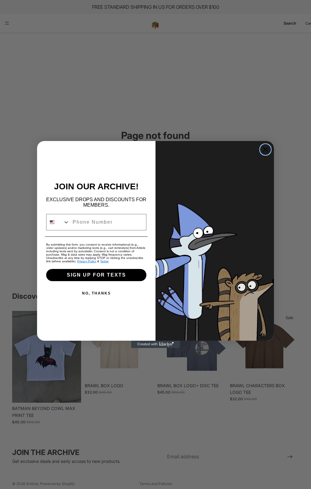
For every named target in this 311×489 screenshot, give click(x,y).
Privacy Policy (86, 261)
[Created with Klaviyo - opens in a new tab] (155, 344)
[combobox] (58, 222)
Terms (104, 261)
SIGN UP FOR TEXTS (96, 274)
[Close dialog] (265, 149)
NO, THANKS (96, 293)
